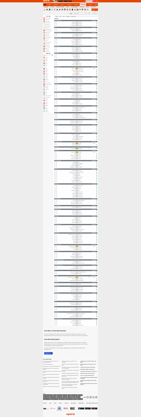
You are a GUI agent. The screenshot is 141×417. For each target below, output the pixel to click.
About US (60, 403)
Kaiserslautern (80, 81)
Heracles (79, 143)
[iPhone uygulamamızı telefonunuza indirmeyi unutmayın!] (64, 1)
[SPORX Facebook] (87, 397)
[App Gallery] (94, 409)
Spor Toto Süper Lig (58, 20)
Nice (79, 61)
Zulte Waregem (80, 90)
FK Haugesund (80, 185)
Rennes (74, 63)
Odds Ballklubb (80, 193)
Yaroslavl (79, 277)
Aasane (79, 187)
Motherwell (80, 214)
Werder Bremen (80, 34)
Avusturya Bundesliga (58, 92)
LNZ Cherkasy (73, 247)
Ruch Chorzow (80, 290)
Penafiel (79, 156)
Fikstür (93, 10)
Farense (79, 158)
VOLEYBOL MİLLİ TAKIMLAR (60, 6)
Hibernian (79, 212)
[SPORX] (70, 414)
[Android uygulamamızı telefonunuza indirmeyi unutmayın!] (60, 1)
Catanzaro (80, 131)
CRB (74, 297)
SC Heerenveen (80, 71)
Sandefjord (73, 173)
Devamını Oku (48, 353)
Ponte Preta (80, 294)
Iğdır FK (79, 28)
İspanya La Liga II (57, 133)
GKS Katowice (80, 201)
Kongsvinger (73, 190)
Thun (79, 102)
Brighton (79, 39)
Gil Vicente (80, 110)
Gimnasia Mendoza (81, 229)
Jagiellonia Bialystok (81, 200)
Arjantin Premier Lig (58, 224)
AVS (74, 153)
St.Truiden (80, 86)
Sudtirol (79, 129)
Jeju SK (74, 323)
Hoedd (74, 188)
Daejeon (79, 323)
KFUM (79, 175)
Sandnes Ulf (80, 195)
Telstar (74, 73)
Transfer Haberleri (74, 395)
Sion (74, 100)
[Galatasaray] (44, 9)
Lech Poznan (80, 203)
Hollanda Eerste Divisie (58, 141)
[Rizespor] (52, 9)
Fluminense (80, 234)
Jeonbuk (79, 321)
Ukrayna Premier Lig (58, 244)
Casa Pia (73, 109)
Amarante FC (73, 152)
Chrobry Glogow (72, 290)
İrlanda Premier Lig (58, 205)
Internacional (80, 242)
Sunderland (73, 42)
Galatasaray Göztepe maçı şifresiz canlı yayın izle (70, 373)
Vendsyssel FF (80, 257)
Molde (79, 180)
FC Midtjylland (80, 163)
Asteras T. (73, 220)
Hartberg (73, 93)
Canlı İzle (75, 399)
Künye (50, 403)
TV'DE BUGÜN (82, 6)
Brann (79, 173)
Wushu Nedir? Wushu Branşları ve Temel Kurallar (88, 371)
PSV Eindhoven (80, 68)
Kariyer (55, 403)
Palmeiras (80, 239)
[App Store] (81, 409)
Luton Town (80, 122)
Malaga (79, 47)
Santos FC (79, 237)
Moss (74, 191)
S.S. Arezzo (73, 126)
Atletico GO (80, 296)
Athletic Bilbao (80, 51)
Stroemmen (80, 191)
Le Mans (79, 63)
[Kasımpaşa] (62, 9)
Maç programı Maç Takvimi (47, 395)
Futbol (49, 4)
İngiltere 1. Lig (57, 119)
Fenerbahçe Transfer (54, 399)
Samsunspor (73, 25)
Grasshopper (80, 103)
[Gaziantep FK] (65, 9)
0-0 (89, 277)
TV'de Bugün (80, 395)
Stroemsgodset (80, 196)
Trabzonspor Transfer (69, 399)
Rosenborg (80, 170)
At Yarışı (90, 4)
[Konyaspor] (88, 9)
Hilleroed (73, 254)
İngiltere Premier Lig (58, 37)
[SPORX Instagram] (90, 397)
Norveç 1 (56, 169)
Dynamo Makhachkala (81, 117)
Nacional (73, 107)
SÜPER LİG (67, 6)
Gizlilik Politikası (81, 403)
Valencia (79, 49)
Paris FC (74, 61)
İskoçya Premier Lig (58, 209)
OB (78, 162)
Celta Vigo (73, 51)
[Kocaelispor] (50, 9)
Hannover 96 (80, 78)
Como (79, 54)
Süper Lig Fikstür (46, 397)
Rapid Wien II (80, 148)
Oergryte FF (80, 309)
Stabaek (79, 188)
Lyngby (74, 162)
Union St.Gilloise (72, 88)
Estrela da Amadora (81, 107)
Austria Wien (80, 96)
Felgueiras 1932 (72, 155)
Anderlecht (80, 88)
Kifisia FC (73, 222)
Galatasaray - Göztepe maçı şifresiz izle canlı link (51, 386)
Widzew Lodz (73, 203)
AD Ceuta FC (80, 138)
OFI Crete (79, 217)
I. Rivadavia (73, 230)
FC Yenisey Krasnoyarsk (71, 277)
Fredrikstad (80, 181)
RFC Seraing (73, 268)
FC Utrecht (73, 68)
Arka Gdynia (73, 289)
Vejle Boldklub (80, 256)
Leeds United (73, 41)
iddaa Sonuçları (80, 399)
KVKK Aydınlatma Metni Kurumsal (92, 403)
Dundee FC (73, 212)
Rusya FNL (56, 275)
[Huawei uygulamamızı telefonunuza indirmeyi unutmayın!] (69, 1)
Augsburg (73, 35)
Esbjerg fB (73, 257)
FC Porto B (73, 156)
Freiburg (74, 34)
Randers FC (73, 165)
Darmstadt (73, 78)
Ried (79, 93)
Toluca (74, 261)
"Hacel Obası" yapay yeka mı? (48, 364)
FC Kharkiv (80, 249)
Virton (74, 266)
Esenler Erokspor (72, 28)
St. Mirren (73, 214)
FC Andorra (73, 134)
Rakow (74, 200)
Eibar (79, 134)
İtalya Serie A (57, 53)
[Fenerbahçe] (67, 9)
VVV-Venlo (73, 144)
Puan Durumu (94, 8)
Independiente (73, 229)
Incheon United (72, 321)
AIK (74, 308)
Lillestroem (73, 181)
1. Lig (55, 27)
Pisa (74, 131)
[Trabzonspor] (57, 9)
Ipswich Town (80, 44)
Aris (74, 217)
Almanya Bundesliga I (58, 32)
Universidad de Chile (81, 313)
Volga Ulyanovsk (80, 280)
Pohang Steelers (80, 325)
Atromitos (73, 219)
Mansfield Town (72, 122)
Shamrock (80, 207)
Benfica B (79, 152)
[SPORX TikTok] (96, 397)
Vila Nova (73, 299)
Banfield (74, 226)
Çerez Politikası (73, 403)
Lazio (74, 57)
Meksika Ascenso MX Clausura (59, 259)
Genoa (79, 57)
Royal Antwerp (73, 86)
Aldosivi (79, 227)
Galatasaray (65, 397)
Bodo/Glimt (73, 170)
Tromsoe (73, 177)
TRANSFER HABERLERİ (74, 6)
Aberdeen (73, 210)
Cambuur (73, 74)
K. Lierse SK (80, 268)
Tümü (96, 4)
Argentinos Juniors (72, 227)
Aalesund (79, 178)
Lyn (78, 190)
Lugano (79, 100)
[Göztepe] (80, 9)
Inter (79, 56)
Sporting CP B (73, 158)
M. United (73, 44)
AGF (79, 165)
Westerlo (73, 90)
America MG (73, 294)
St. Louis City (73, 273)
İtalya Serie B (57, 124)
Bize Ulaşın (45, 403)
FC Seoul (79, 320)
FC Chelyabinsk (80, 278)
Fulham (79, 42)
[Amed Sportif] (70, 9)
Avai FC (74, 296)
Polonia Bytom (80, 289)
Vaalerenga (73, 180)
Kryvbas (79, 246)
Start (74, 175)
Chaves (79, 155)
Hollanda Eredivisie (58, 66)
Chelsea (74, 39)
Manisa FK (73, 30)
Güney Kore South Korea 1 (59, 318)
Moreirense (80, 109)
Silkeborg (73, 163)
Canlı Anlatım (65, 395)
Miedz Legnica (73, 287)
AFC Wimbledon (72, 121)
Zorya (74, 249)
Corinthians (73, 237)
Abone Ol (94, 1)
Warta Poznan (80, 287)
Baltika (79, 114)
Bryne (74, 185)
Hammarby (80, 308)
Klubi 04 (79, 284)
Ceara (79, 299)
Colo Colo (73, 315)
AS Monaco (73, 64)
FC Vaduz (73, 103)
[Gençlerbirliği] (47, 9)
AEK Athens (80, 222)
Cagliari (74, 56)
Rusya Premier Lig (57, 112)
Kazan (74, 117)
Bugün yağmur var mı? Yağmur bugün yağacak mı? (51, 366)
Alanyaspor (80, 22)
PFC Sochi (73, 278)
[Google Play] (88, 409)
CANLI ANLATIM (93, 6)
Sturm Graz (80, 95)
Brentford (79, 41)
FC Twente (80, 74)
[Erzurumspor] (82, 9)
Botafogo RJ (80, 236)
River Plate (80, 226)
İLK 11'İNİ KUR (52, 6)
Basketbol (55, 4)
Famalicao (73, 110)
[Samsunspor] (55, 9)
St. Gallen (73, 102)
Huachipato (80, 316)
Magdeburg (73, 80)
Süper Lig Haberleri (53, 397)
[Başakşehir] (72, 9)
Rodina (74, 114)
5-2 (76, 148)
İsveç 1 (56, 306)
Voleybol (76, 4)
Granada (79, 139)
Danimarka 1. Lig (57, 251)
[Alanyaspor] (60, 9)
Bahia (74, 242)
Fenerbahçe (80, 25)
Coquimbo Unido (72, 316)
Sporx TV (62, 4)
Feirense (79, 153)
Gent (74, 85)
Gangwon (73, 325)
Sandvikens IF (73, 304)
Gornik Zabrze (73, 201)
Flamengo (73, 236)
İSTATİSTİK (87, 6)
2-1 (89, 148)
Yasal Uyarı (66, 403)
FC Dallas (79, 273)
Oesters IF (80, 304)
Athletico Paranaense (72, 234)
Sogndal (74, 196)
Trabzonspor (78, 397)
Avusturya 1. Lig (57, 146)
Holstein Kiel (80, 80)
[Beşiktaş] (75, 9)
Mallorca (73, 138)
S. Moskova (73, 115)
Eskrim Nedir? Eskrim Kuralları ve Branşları (87, 373)
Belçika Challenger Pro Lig (59, 265)
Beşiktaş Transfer (62, 399)
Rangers (79, 210)
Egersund (73, 187)
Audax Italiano (80, 315)
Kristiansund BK (80, 172)
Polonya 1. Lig (57, 286)
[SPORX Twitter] (93, 397)
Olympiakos (80, 220)
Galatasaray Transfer (47, 399)
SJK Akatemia (73, 284)
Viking (74, 178)
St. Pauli (74, 81)
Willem (74, 71)
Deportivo (73, 49)
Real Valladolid (80, 136)
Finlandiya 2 (56, 282)
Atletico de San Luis (81, 263)
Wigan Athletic (80, 121)
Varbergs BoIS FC (72, 303)
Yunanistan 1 (57, 216)
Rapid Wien (73, 95)
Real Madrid (73, 47)
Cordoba (73, 139)
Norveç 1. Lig (57, 183)
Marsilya (79, 64)
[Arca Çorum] (77, 9)
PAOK (79, 219)
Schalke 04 (80, 35)
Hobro (79, 254)
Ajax (79, 73)
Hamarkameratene (72, 172)
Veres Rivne (80, 247)
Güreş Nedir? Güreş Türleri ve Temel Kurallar (87, 367)
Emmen (79, 144)
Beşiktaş (73, 397)
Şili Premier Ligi (57, 311)
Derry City (73, 207)
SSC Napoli (73, 54)
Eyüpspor (73, 22)
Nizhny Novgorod (72, 280)
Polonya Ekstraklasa (58, 198)
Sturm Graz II (73, 148)
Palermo (79, 126)
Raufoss (74, 195)
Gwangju (73, 320)
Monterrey (73, 263)
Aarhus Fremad (72, 256)
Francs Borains (80, 266)
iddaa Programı (59, 397)
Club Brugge (80, 85)
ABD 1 (56, 270)
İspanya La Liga (57, 46)
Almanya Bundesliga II (58, 76)
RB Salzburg (73, 96)
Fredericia (80, 253)
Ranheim (73, 193)
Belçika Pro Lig (57, 83)
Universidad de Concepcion (71, 313)
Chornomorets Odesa (72, 246)
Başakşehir (73, 23)
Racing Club (80, 230)
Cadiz (74, 136)
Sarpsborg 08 (80, 177)
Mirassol (73, 239)
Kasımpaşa (80, 23)
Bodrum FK (80, 30)
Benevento (73, 129)
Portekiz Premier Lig (58, 105)
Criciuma (79, 297)
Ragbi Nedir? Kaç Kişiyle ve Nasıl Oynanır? (87, 369)
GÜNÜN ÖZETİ (46, 6)
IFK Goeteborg (73, 309)
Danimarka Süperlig (58, 160)
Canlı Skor (69, 4)
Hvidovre (73, 253)
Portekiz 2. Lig (57, 150)
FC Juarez (79, 261)
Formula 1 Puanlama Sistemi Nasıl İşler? (87, 375)
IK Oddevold (80, 303)
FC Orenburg (80, 115)
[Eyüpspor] (85, 9)
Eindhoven (73, 143)
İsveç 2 (56, 301)
